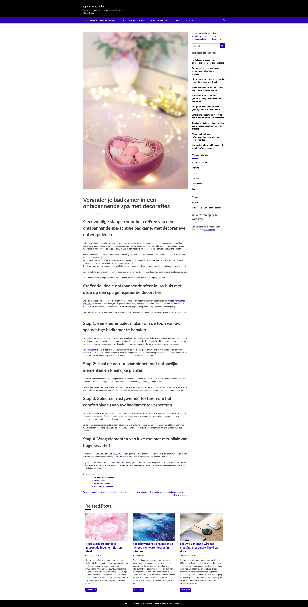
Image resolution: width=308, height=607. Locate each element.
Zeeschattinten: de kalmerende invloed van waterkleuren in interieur (206, 71)
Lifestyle (177, 20)
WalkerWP (178, 603)
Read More (91, 589)
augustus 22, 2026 (189, 555)
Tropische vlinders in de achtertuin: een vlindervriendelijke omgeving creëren (208, 126)
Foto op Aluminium (102, 483)
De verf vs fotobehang (104, 478)
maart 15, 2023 (95, 214)
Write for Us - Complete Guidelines (206, 208)
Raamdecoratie (137, 20)
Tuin (121, 20)
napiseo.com (209, 230)
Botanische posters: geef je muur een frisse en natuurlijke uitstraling (208, 116)
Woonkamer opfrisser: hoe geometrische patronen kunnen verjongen (206, 98)
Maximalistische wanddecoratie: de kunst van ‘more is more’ (208, 146)
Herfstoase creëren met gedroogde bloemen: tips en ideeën (208, 61)
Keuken (195, 173)
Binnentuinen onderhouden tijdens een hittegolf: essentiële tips (207, 88)
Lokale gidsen (107, 20)
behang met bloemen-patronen (99, 350)
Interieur (90, 20)
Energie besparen (158, 20)
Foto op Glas (99, 481)
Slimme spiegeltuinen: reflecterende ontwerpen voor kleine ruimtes (206, 137)
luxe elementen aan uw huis (110, 454)
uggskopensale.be (93, 6)
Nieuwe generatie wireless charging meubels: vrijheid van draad (208, 80)
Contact (191, 20)
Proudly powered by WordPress (138, 603)
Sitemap (195, 202)
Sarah (86, 214)
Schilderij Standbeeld (103, 486)
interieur (145, 428)
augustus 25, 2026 (94, 555)
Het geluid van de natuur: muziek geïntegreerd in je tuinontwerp (207, 108)
